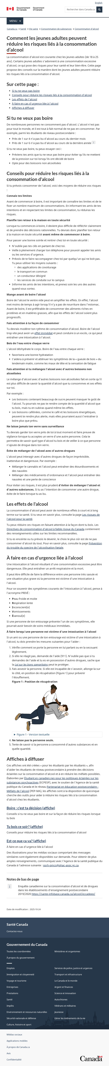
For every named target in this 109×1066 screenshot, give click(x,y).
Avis (9, 1053)
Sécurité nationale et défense (21, 1018)
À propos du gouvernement (21, 957)
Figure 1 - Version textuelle (33, 734)
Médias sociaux (14, 1034)
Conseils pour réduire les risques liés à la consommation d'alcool (52, 95)
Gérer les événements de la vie (69, 1018)
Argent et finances (63, 987)
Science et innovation (65, 993)
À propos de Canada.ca (18, 1047)
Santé (23, 28)
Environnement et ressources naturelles (27, 1012)
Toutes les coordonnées (19, 951)
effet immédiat (43, 333)
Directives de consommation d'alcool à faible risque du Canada (45, 529)
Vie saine (33, 28)
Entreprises (12, 987)
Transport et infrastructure (68, 974)
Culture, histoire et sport (19, 1024)
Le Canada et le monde (65, 980)
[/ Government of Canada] (25, 8)
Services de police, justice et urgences (73, 968)
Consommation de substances (56, 28)
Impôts (10, 1005)
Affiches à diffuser (23, 108)
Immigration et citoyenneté (20, 974)
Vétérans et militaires (65, 1005)
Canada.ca (12, 28)
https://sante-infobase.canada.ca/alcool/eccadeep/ (63, 894)
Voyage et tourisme (16, 980)
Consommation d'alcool (87, 28)
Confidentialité (14, 1059)
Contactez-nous (14, 931)
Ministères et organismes (67, 951)
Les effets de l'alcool (24, 99)
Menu (16, 21)
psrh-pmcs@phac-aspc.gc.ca (61, 865)
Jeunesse (58, 1012)
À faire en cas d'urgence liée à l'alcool (35, 103)
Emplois (11, 968)
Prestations (12, 993)
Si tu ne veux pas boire (26, 91)
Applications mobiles (17, 1040)
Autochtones (60, 999)
